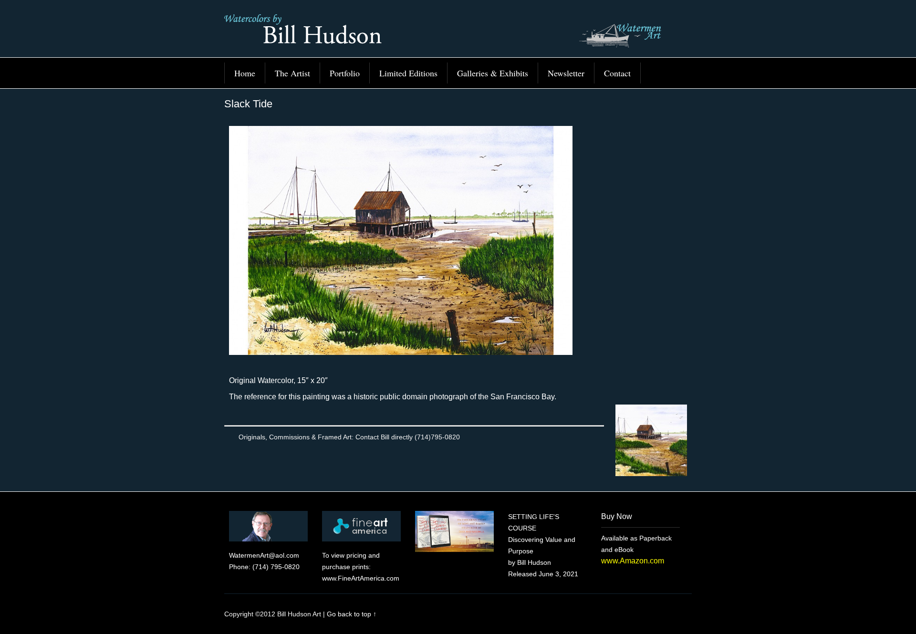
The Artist (292, 73)
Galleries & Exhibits (492, 73)
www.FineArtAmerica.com (360, 578)
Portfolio (345, 73)
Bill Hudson (458, 33)
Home (244, 73)
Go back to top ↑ (351, 614)
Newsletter (566, 73)
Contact (617, 73)
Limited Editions (408, 73)
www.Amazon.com (632, 561)
